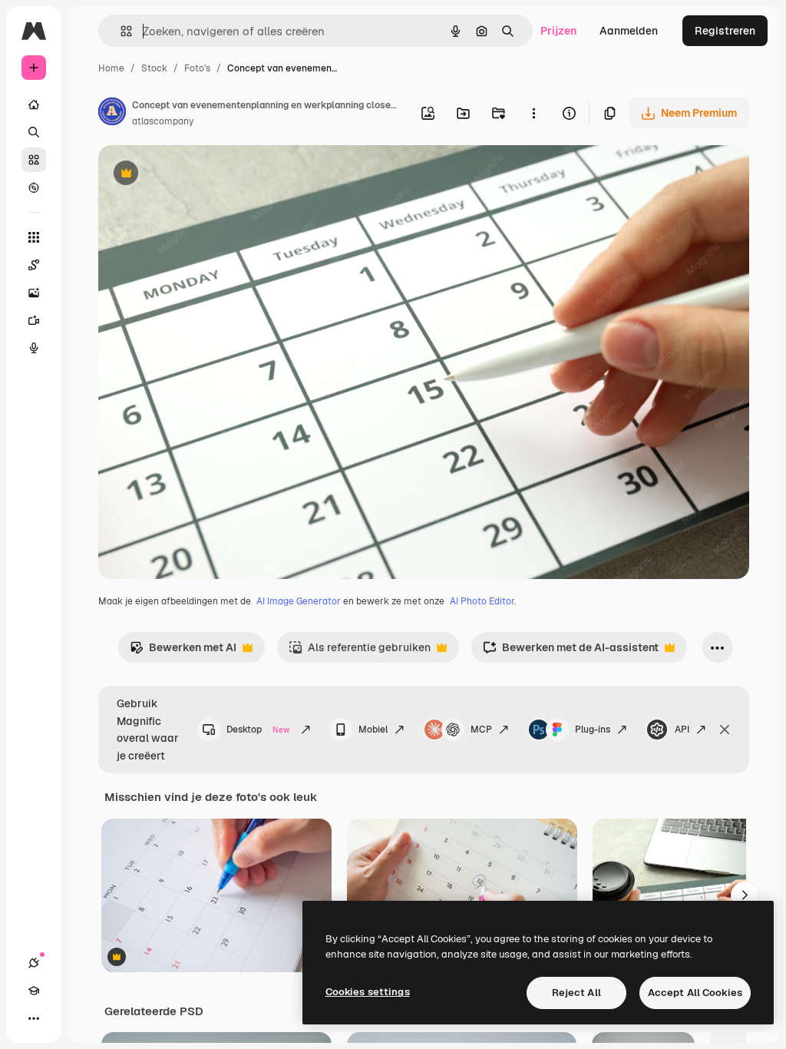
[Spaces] (33, 265)
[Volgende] (744, 895)
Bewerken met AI (183, 651)
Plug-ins (592, 729)
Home (111, 68)
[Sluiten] (724, 729)
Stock (154, 68)
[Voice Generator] (33, 348)
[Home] (33, 104)
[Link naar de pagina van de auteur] (112, 114)
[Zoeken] (33, 132)
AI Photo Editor (482, 601)
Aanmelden (628, 31)
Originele (199, 174)
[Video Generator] (33, 320)
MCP (481, 729)
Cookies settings (367, 991)
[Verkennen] (33, 187)
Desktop (257, 729)
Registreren (725, 31)
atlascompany (162, 121)
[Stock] (33, 159)
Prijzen (558, 31)
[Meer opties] (533, 113)
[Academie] (33, 990)
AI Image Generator (298, 601)
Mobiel (373, 729)
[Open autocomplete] (120, 31)
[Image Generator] (33, 292)
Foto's (197, 68)
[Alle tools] (33, 237)
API (682, 729)
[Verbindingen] (33, 963)
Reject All (576, 992)
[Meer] (33, 1018)
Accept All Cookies (695, 992)
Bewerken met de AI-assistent (571, 651)
